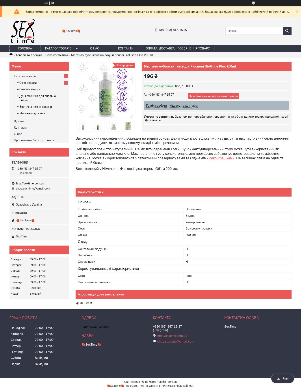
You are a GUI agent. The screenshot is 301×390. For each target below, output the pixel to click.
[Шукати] (287, 31)
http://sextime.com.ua (30, 183)
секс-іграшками (221, 158)
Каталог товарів (58, 48)
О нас (94, 48)
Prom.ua (172, 381)
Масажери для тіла (32, 113)
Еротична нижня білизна (35, 106)
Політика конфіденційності (177, 385)
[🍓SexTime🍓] (22, 42)
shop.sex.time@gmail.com (33, 188)
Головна (25, 48)
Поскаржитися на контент (142, 385)
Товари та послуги (29, 55)
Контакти (125, 48)
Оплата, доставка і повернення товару (178, 48)
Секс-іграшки (28, 82)
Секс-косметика (56, 55)
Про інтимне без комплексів (34, 140)
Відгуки (19, 121)
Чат (286, 378)
